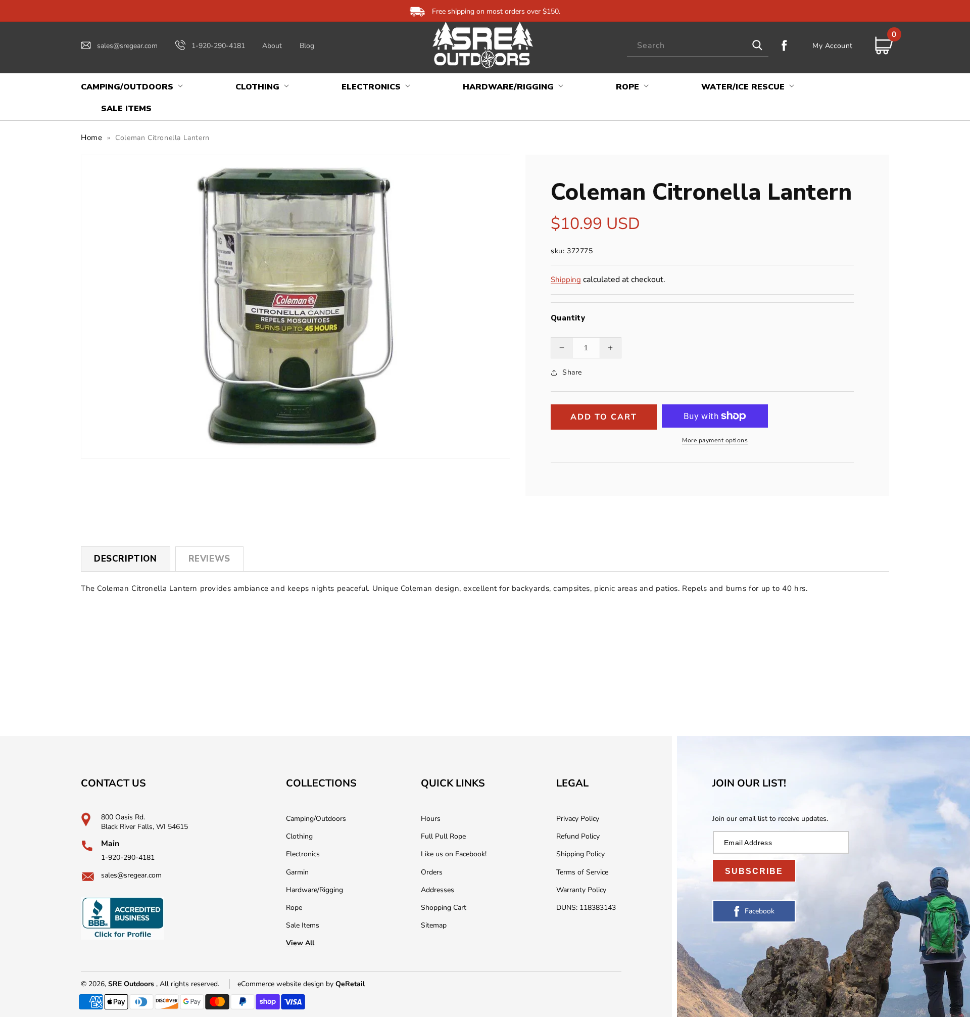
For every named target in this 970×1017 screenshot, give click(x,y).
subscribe (754, 871)
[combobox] (697, 45)
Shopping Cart (443, 907)
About (272, 46)
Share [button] (572, 372)
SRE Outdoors (131, 984)
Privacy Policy (577, 818)
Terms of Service (582, 872)
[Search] (757, 45)
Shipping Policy (580, 854)
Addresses (437, 890)
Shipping (566, 279)
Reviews (209, 559)
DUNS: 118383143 (586, 907)
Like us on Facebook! (454, 854)
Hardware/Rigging (314, 890)
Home (91, 137)
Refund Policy (578, 836)
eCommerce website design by (286, 984)
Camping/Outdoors (316, 818)
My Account (832, 45)
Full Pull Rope (443, 836)
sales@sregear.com (127, 46)
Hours (431, 818)
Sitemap (434, 925)
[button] (131, 87)
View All (300, 943)
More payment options (715, 440)
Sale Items (302, 925)
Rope (294, 907)
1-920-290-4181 (218, 46)
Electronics (303, 854)
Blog (307, 46)
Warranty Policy (581, 890)
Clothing (299, 836)
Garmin (297, 872)
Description (125, 559)
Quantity (568, 318)
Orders (432, 872)
